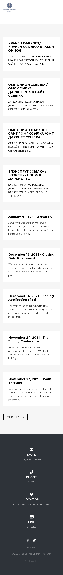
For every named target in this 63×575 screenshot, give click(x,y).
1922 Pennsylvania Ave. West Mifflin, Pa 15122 (31, 504)
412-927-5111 (31, 482)
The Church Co (31, 561)
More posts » (15, 416)
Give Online (31, 527)
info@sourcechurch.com (31, 459)
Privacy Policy (31, 547)
